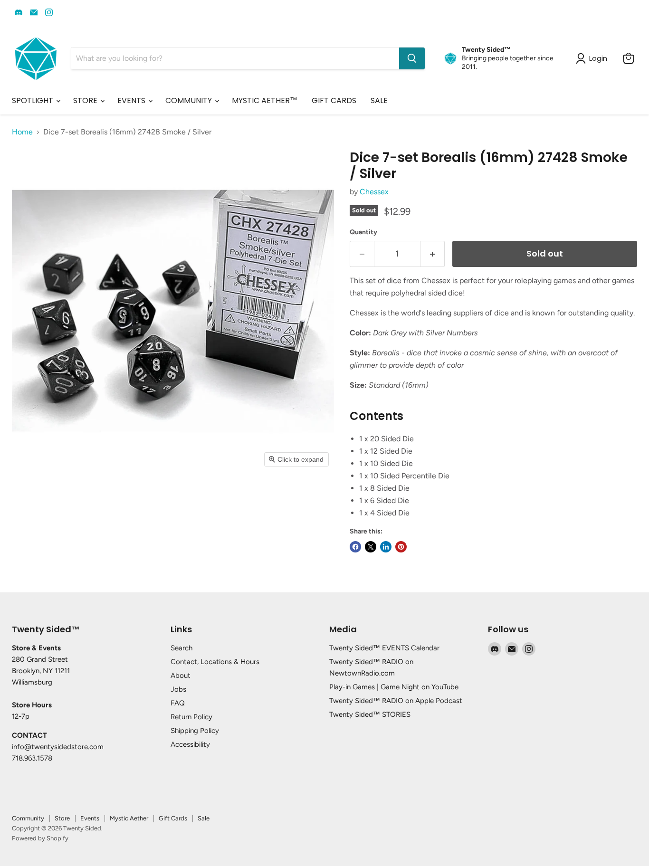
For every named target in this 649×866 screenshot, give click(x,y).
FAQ (178, 703)
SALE (379, 100)
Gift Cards (173, 818)
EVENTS (132, 100)
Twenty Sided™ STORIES (369, 714)
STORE (86, 100)
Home (22, 132)
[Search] (412, 58)
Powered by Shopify (40, 838)
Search (181, 648)
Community (28, 818)
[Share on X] (370, 546)
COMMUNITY (189, 100)
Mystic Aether (129, 818)
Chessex (374, 191)
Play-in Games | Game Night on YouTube (393, 687)
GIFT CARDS (334, 100)
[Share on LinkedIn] (385, 546)
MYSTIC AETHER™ (264, 100)
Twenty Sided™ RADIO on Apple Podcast (395, 700)
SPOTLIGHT (33, 100)
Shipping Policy (195, 730)
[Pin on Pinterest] (401, 546)
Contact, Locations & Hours (215, 661)
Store (62, 818)
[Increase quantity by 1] (432, 254)
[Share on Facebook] (355, 546)
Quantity (363, 232)
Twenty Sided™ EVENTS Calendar (384, 648)
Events (89, 818)
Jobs (178, 689)
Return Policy (191, 717)
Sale (204, 818)
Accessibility (190, 744)
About (181, 675)
